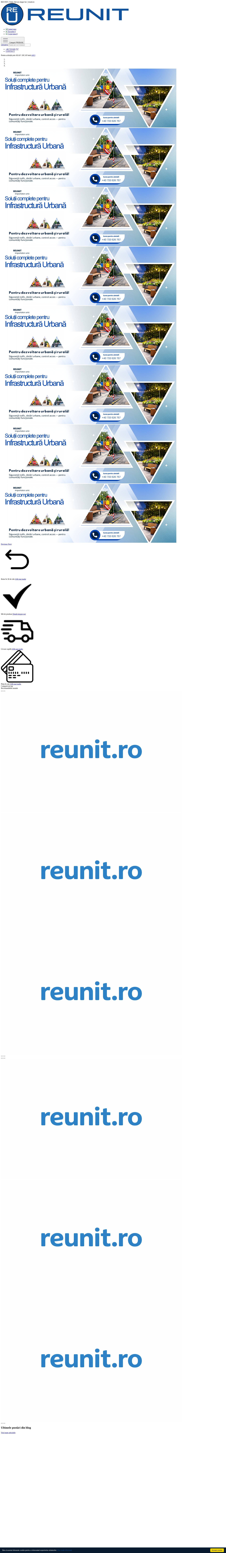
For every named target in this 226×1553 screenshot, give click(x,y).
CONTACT (10, 51)
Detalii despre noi (19, 614)
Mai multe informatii (64, 1550)
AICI (33, 55)
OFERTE (4, 45)
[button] (4, 544)
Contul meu (12, 29)
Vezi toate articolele (8, 1433)
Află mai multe (20, 579)
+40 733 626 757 (12, 49)
